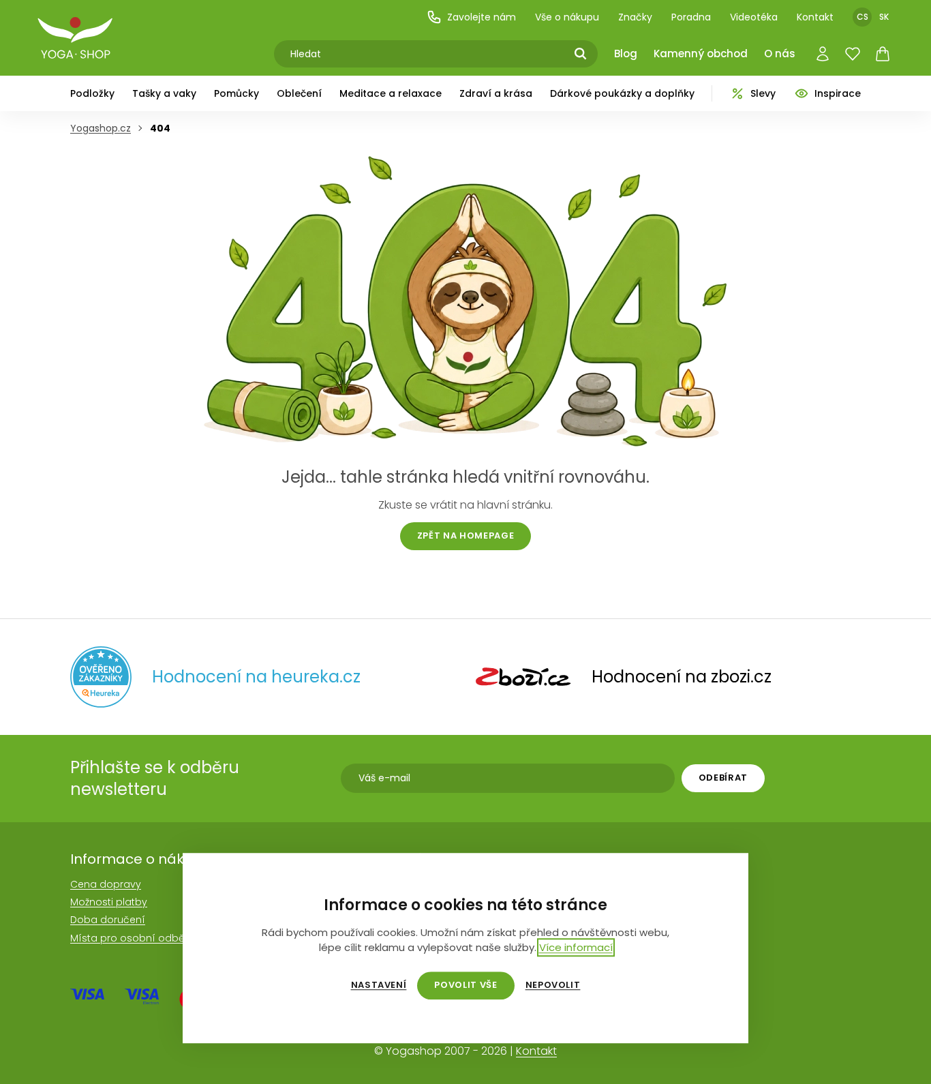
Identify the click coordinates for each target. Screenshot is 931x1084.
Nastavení (379, 985)
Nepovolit (553, 985)
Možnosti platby (108, 902)
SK (884, 16)
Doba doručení (107, 920)
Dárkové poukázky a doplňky (622, 93)
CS (862, 16)
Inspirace (837, 93)
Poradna (691, 17)
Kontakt (815, 17)
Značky (635, 17)
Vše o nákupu (567, 17)
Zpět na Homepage (465, 535)
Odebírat (723, 777)
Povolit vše (465, 984)
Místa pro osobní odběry (132, 938)
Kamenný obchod (701, 53)
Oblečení (299, 93)
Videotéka (754, 17)
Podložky (92, 93)
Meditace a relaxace (390, 93)
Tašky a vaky (164, 93)
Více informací (576, 947)
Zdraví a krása (495, 93)
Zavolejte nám (481, 17)
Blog (625, 53)
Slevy (763, 93)
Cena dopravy (105, 884)
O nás (779, 53)
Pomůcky (236, 93)
